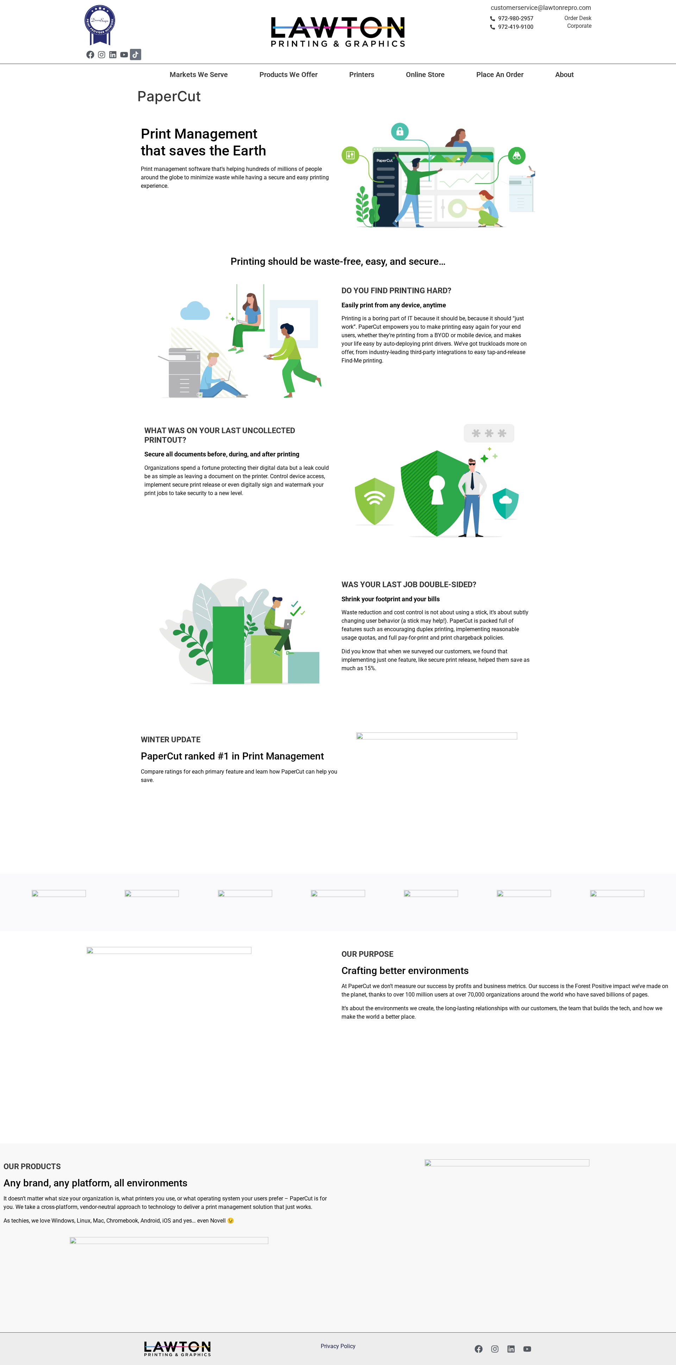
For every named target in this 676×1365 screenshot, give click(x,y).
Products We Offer (288, 74)
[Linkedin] (112, 54)
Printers (361, 74)
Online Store (425, 74)
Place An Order (500, 74)
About (564, 74)
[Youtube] (124, 54)
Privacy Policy (338, 1346)
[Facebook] (90, 54)
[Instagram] (101, 54)
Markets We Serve (199, 74)
